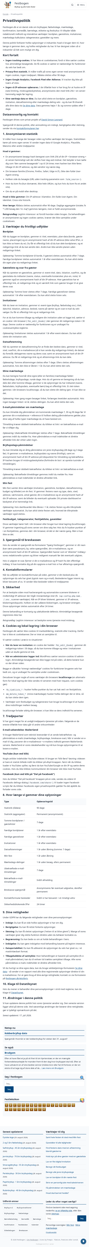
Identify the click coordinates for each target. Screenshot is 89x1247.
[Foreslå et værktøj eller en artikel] (83, 1241)
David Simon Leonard (51, 119)
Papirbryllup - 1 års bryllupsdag (17, 1181)
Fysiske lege (8, 1137)
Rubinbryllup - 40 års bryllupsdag (18, 1190)
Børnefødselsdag (10, 1219)
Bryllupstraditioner (24, 1208)
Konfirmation (9, 1225)
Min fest (70, 1225)
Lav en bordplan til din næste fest (61, 1177)
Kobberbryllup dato (16, 1033)
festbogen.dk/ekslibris (17, 978)
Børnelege (37, 1219)
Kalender (35, 1225)
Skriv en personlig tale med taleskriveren (64, 1182)
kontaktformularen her (28, 128)
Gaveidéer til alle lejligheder (58, 1142)
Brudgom (10, 1052)
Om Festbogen (32, 1240)
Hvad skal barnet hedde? (57, 1193)
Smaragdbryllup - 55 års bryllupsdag (19, 1165)
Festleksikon (23, 1225)
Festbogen (22, 3)
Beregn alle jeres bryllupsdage (60, 1172)
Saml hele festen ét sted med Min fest (63, 1137)
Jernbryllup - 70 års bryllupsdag (17, 1156)
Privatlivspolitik (51, 1232)
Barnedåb (25, 1219)
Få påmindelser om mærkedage (60, 1187)
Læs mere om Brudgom (53, 1068)
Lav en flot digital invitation (58, 1161)
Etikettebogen (9, 1230)
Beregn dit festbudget (56, 1166)
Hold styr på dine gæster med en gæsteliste (66, 1156)
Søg (9, 1089)
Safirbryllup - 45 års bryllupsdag (17, 1148)
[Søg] (72, 5)
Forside (5, 14)
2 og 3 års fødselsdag (12, 1142)
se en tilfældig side (63, 1210)
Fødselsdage (23, 1213)
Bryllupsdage (9, 1213)
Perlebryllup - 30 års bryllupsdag (17, 1173)
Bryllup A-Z (8, 1208)
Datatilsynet (17, 992)
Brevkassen (23, 1230)
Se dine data (29, 105)
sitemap (55, 1213)
